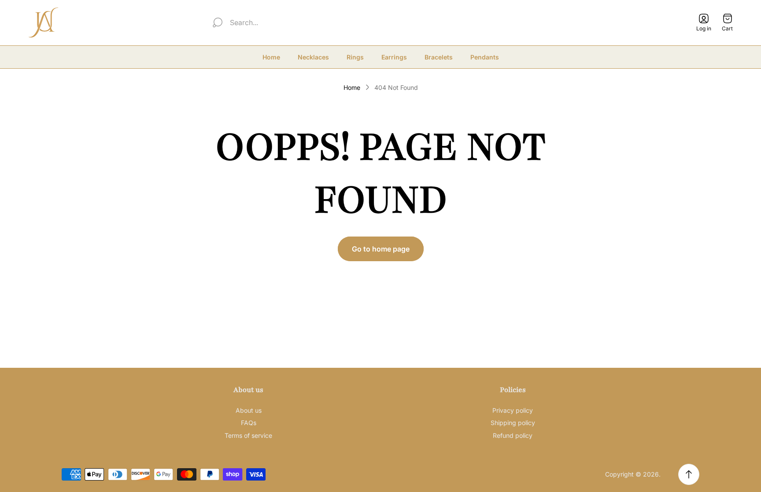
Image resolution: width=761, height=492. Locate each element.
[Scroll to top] (688, 474)
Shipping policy (513, 422)
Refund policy (512, 435)
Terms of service (248, 435)
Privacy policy (512, 410)
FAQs (248, 422)
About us (249, 410)
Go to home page (381, 248)
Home (352, 87)
